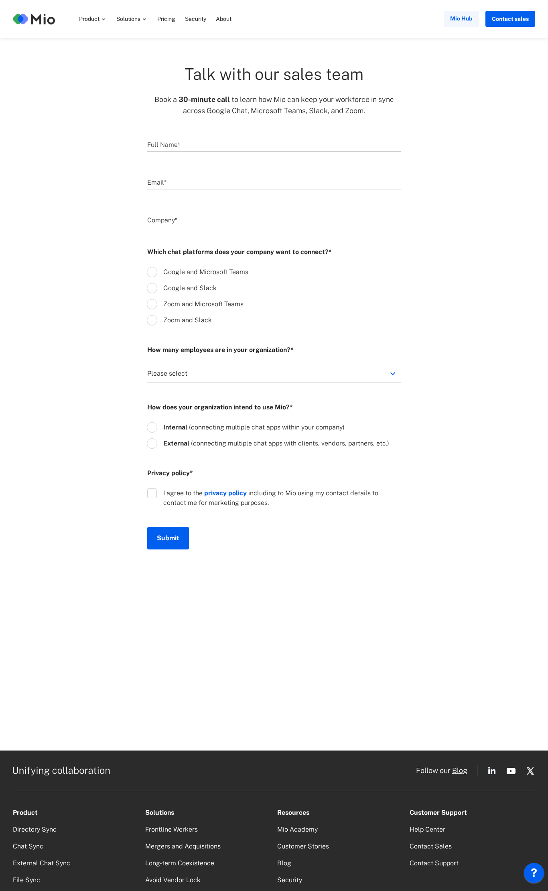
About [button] (223, 19)
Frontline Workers (171, 829)
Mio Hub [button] (461, 18)
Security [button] (195, 19)
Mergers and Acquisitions (183, 846)
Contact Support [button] (434, 863)
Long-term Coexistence (179, 863)
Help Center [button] (427, 829)
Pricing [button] (166, 19)
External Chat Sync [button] (41, 863)
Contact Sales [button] (431, 846)
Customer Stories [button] (303, 846)
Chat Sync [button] (28, 846)
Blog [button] (459, 770)
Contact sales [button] (510, 19)
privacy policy (225, 493)
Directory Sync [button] (35, 829)
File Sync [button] (26, 880)
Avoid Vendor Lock (173, 880)
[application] (534, 875)
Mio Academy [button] (297, 829)
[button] (93, 19)
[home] (34, 19)
